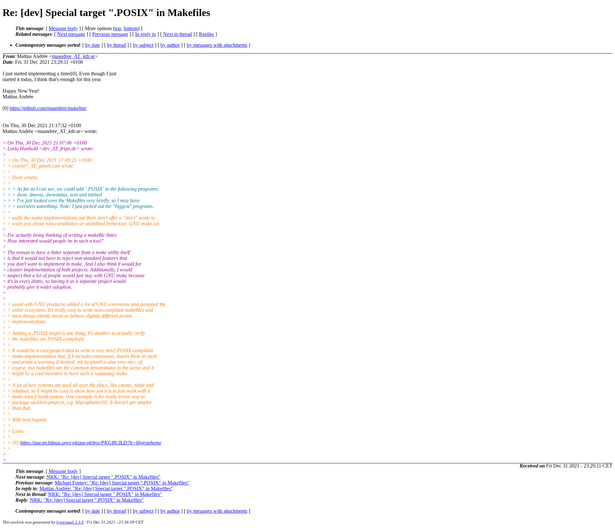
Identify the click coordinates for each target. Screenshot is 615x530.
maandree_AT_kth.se (73, 56)
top (118, 28)
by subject (143, 45)
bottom (131, 28)
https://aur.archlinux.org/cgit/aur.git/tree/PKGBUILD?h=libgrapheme (90, 442)
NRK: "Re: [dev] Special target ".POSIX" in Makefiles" (103, 477)
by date (92, 45)
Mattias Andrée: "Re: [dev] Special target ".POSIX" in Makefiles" (106, 488)
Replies (206, 34)
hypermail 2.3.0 (70, 522)
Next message (71, 34)
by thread (116, 45)
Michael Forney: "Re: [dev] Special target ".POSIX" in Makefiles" (122, 482)
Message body (63, 28)
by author (170, 45)
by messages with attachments (217, 45)
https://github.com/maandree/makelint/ (48, 108)
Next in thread (177, 34)
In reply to (145, 34)
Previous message (110, 34)
